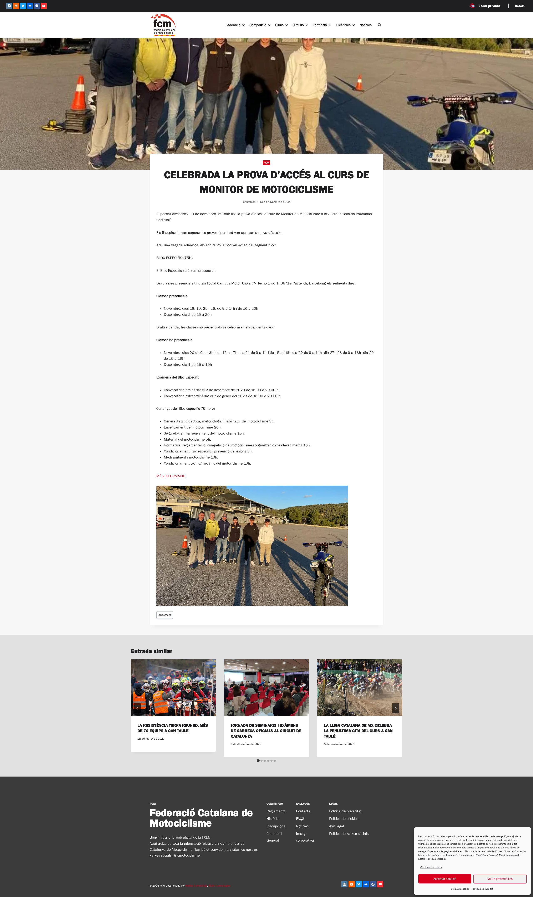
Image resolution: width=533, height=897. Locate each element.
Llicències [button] (343, 25)
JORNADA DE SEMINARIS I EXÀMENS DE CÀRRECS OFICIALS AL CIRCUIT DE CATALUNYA (266, 730)
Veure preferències (500, 879)
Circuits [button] (298, 25)
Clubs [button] (279, 25)
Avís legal (336, 826)
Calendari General (274, 837)
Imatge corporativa (305, 837)
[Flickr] (30, 6)
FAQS (300, 819)
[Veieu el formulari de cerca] (379, 25)
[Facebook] (37, 6)
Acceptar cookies (444, 879)
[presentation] (173, 687)
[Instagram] (9, 6)
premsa (250, 201)
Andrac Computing (195, 885)
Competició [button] (257, 25)
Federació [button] (232, 25)
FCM (266, 162)
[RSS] (16, 6)
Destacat (164, 614)
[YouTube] (44, 6)
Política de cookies (459, 888)
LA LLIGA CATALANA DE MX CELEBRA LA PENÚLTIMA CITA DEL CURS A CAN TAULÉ (358, 730)
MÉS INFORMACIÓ (170, 476)
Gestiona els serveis (431, 867)
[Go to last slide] (137, 708)
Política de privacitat (482, 888)
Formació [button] (320, 25)
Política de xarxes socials (349, 834)
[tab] (258, 760)
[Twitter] (23, 6)
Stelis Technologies (219, 885)
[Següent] (395, 708)
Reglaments (275, 811)
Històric (272, 819)
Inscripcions (275, 826)
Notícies (366, 25)
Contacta (303, 811)
